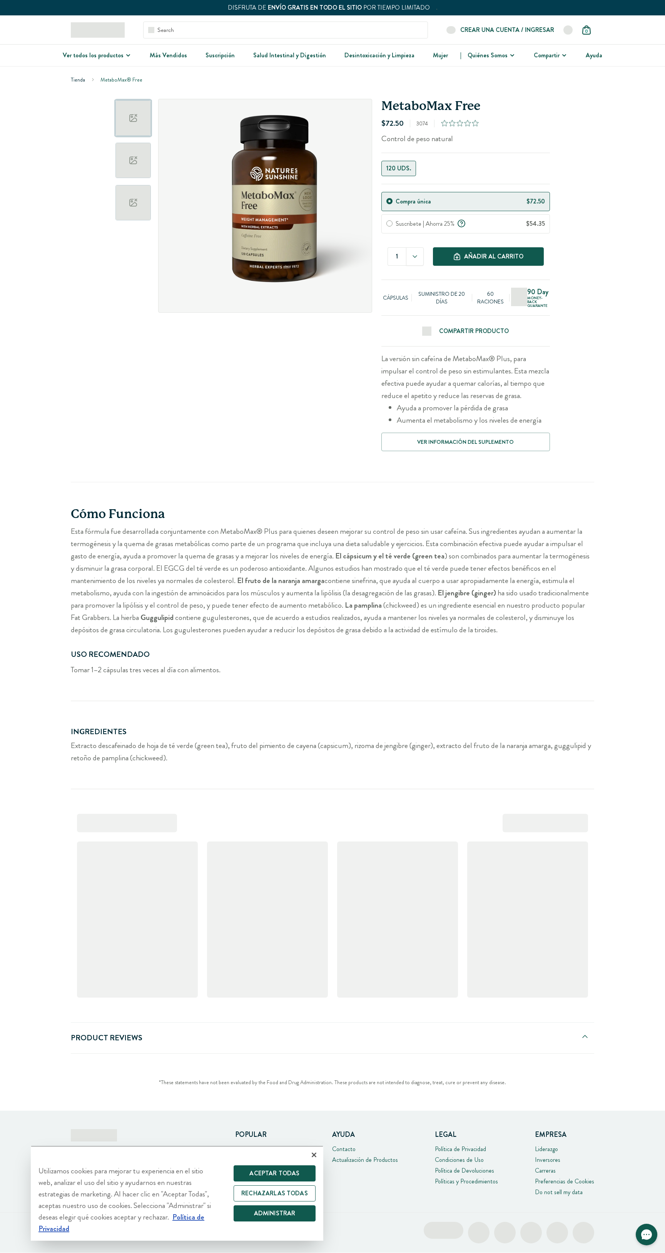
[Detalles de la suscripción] (461, 223)
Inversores (547, 1159)
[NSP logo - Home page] (98, 30)
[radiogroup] (465, 168)
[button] (646, 1234)
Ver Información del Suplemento (465, 442)
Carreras (545, 1170)
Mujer (440, 55)
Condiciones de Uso (459, 1159)
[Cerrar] (314, 1154)
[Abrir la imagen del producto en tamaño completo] (265, 206)
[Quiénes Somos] (511, 55)
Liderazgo (546, 1149)
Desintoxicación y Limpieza (379, 55)
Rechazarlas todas (274, 1193)
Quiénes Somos (488, 55)
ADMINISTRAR (275, 1213)
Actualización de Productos (365, 1159)
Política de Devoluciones (464, 1170)
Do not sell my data (559, 1192)
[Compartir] (563, 55)
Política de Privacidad (460, 1149)
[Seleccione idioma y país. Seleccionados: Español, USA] (568, 30)
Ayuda (594, 55)
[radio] (389, 201)
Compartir (547, 55)
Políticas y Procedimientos (466, 1181)
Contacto (344, 1149)
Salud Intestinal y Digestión (289, 55)
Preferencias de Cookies (564, 1181)
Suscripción (220, 55)
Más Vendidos (168, 55)
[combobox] (415, 256)
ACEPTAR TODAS (274, 1173)
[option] (133, 118)
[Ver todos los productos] (127, 55)
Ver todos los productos (93, 55)
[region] (177, 1193)
